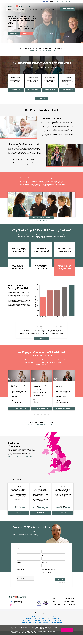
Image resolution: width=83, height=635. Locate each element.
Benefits (29, 9)
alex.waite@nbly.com (43, 220)
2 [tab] (34, 414)
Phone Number (45, 562)
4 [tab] (37, 414)
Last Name (44, 548)
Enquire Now (13, 33)
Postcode (19, 562)
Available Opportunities (68, 8)
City (43, 555)
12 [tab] (48, 414)
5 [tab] (38, 414)
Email (18, 555)
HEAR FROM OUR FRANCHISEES (19, 408)
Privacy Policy (62, 582)
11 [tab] (47, 414)
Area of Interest (20, 569)
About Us (10, 9)
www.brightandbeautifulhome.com (41, 424)
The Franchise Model (20, 9)
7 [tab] (41, 414)
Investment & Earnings (38, 9)
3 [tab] (35, 414)
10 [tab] (45, 414)
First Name (20, 548)
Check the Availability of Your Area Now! (41, 51)
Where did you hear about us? (48, 569)
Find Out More (26, 33)
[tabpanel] (19, 390)
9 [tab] (44, 414)
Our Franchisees (50, 9)
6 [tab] (40, 414)
